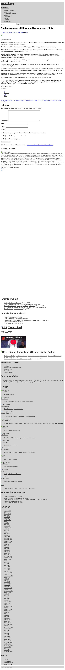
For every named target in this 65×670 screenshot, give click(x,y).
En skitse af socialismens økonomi (13, 481)
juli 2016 (6, 594)
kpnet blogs (7, 3)
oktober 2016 (7, 589)
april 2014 (6, 634)
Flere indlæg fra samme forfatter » (10, 167)
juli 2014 (6, 630)
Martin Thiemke (12, 32)
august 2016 (7, 592)
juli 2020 (6, 529)
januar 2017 (7, 585)
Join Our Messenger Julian (11, 466)
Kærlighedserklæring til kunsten (12, 303)
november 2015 (8, 606)
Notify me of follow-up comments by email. (14, 136)
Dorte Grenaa (4, 399)
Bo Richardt (4, 391)
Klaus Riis (3, 427)
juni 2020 (6, 530)
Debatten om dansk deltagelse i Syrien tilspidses (17, 100)
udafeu (2, 485)
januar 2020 (7, 536)
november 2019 (8, 539)
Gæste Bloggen (5, 406)
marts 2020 (7, 535)
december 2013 (8, 641)
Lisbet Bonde (4, 435)
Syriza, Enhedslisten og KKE (12, 430)
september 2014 (8, 627)
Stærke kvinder (18, 321)
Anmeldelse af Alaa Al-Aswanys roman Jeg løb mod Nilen (19, 438)
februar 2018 (7, 568)
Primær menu (4, 7)
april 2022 (6, 515)
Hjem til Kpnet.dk (9, 10)
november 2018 (8, 556)
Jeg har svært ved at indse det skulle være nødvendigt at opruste (21, 307)
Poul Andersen (5, 449)
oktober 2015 (7, 607)
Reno (2, 456)
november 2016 (8, 588)
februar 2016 (7, 601)
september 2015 (8, 609)
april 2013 (6, 650)
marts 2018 (7, 566)
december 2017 (8, 571)
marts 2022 (7, 517)
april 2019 (6, 548)
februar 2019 (7, 551)
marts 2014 (7, 636)
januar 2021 (7, 526)
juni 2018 (6, 562)
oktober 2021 (7, 520)
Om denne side (8, 16)
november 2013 (8, 642)
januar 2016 (7, 603)
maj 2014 (6, 633)
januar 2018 (7, 570)
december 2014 (8, 622)
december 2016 (8, 586)
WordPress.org (8, 664)
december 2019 (8, 538)
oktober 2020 (7, 527)
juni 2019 (6, 545)
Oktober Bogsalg (8, 372)
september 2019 (8, 541)
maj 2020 (6, 532)
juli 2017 (6, 579)
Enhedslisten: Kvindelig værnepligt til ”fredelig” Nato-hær (19, 306)
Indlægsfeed (7, 661)
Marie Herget (4, 442)
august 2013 (7, 647)
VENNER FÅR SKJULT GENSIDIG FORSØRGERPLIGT (31, 320)
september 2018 (8, 557)
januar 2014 (7, 639)
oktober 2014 (7, 625)
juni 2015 (6, 613)
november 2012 (8, 651)
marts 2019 (7, 550)
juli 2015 (6, 612)
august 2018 (7, 559)
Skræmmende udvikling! (15, 317)
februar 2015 (7, 619)
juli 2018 (6, 560)
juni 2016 (6, 595)
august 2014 (7, 628)
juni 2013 (6, 648)
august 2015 (7, 610)
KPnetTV (6, 370)
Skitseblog (3, 471)
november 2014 (8, 624)
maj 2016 (6, 597)
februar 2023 (7, 514)
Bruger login (7, 21)
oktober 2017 (7, 574)
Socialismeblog (5, 478)
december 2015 (8, 604)
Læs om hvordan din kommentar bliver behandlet (40, 145)
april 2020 (6, 533)
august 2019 (7, 542)
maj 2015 (6, 615)
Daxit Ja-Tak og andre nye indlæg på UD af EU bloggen (19, 488)
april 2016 (6, 598)
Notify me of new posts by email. (11, 139)
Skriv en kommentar (22, 32)
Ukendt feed (15, 327)
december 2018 (8, 554)
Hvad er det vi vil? (18, 323)
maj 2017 (6, 580)
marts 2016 (7, 600)
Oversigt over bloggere (10, 13)
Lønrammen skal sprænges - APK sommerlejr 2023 (17, 359)
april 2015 (6, 616)
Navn (3, 123)
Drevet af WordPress (6, 667)
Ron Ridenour (4, 464)
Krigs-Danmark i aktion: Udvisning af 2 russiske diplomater (20, 416)
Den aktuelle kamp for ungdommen (13, 309)
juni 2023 (6, 512)
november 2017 (8, 573)
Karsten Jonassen (5, 420)
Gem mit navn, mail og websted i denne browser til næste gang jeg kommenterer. (24, 133)
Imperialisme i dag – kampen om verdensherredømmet (18, 304)
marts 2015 (7, 618)
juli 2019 (6, 544)
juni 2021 (6, 523)
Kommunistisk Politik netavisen (12, 367)
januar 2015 (7, 621)
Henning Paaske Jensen (7, 413)
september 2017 (8, 576)
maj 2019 (6, 547)
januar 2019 (7, 553)
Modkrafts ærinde (9, 394)
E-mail (3, 126)
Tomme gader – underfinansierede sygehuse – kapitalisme (19, 452)
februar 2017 (7, 583)
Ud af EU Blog (8, 15)
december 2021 (8, 518)
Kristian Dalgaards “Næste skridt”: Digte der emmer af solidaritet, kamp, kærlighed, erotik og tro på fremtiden (33, 423)
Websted (3, 129)
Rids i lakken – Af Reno (10, 459)
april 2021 (6, 524)
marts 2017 (7, 582)
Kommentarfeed (8, 662)
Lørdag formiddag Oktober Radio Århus (31, 351)
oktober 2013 (7, 644)
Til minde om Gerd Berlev (11, 445)
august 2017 (7, 577)
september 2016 (8, 591)
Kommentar (4, 120)
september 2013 (8, 645)
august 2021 (7, 521)
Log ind (6, 659)
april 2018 (6, 565)
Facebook (6, 19)
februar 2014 (7, 638)
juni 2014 (6, 631)
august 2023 (7, 511)
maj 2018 (6, 563)
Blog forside (7, 12)
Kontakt (6, 18)
